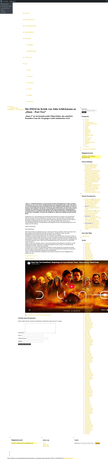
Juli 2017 (87, 398)
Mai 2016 (87, 417)
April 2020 (87, 351)
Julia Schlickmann (46, 315)
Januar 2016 (88, 423)
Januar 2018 (88, 389)
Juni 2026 (87, 246)
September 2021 (89, 327)
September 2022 (89, 310)
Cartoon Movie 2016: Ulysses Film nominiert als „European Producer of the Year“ (92, 212)
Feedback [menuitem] (3, 12)
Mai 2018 (87, 383)
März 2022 (87, 318)
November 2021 (89, 324)
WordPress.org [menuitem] (4, 4)
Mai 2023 (87, 298)
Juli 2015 (87, 432)
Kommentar (21, 332)
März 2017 (87, 403)
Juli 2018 (87, 381)
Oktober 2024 (88, 274)
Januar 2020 (88, 355)
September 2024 (89, 276)
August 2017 (88, 396)
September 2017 (89, 395)
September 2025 (89, 259)
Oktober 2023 (88, 291)
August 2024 (88, 277)
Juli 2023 (87, 296)
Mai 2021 (87, 332)
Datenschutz (46, 446)
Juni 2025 (87, 263)
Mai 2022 (87, 315)
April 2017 (87, 402)
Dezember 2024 (89, 271)
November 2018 (89, 375)
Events (86, 126)
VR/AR (87, 146)
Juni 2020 (87, 348)
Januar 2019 (88, 372)
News (13, 109)
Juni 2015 (87, 433)
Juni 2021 (87, 331)
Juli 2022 (87, 313)
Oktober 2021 (88, 325)
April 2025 (87, 266)
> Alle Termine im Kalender (89, 149)
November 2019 (89, 358)
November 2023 (89, 290)
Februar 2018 (88, 388)
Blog (44, 443)
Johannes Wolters (14, 108)
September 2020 (89, 344)
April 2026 (87, 249)
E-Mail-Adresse (22, 338)
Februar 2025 (88, 269)
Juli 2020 (87, 347)
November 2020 (89, 341)
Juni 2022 (87, 314)
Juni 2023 (87, 297)
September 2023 (89, 293)
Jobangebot (88, 130)
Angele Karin (88, 199)
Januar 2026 (88, 253)
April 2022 (87, 317)
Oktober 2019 (88, 359)
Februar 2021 (88, 337)
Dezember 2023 (89, 288)
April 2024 (87, 283)
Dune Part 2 (38, 315)
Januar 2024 (88, 287)
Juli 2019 (87, 364)
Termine (87, 143)
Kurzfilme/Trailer (89, 135)
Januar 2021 (88, 338)
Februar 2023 (88, 303)
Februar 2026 (88, 252)
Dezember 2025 (89, 254)
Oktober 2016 (88, 410)
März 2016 (87, 420)
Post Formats (88, 138)
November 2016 (89, 409)
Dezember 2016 (89, 408)
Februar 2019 (88, 371)
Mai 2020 (87, 349)
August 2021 (88, 328)
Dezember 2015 (89, 425)
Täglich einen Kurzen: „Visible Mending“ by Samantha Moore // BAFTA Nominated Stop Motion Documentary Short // (92, 202)
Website (20, 341)
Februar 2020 (88, 354)
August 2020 (88, 345)
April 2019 (87, 368)
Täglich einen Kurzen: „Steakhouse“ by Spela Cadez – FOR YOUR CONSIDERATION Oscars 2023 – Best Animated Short (93, 219)
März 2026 (87, 250)
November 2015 (89, 426)
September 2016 (89, 412)
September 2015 (89, 429)
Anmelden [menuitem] (5, 1)
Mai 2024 (87, 281)
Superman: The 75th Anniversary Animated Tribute (92, 191)
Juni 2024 (87, 280)
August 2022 (88, 311)
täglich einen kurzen (90, 142)
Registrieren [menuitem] (12, 1)
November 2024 (89, 273)
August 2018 (88, 379)
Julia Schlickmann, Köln (31, 255)
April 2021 (87, 334)
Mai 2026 (87, 247)
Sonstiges (87, 140)
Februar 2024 (88, 286)
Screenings (87, 139)
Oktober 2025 (88, 257)
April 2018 (87, 385)
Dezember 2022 (89, 305)
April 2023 (87, 300)
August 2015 (88, 430)
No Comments (20, 109)
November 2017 (89, 392)
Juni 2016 (87, 416)
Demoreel (87, 125)
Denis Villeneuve (30, 315)
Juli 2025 (87, 261)
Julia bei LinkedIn (29, 258)
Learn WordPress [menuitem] (5, 8)
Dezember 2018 (89, 374)
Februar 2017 (88, 405)
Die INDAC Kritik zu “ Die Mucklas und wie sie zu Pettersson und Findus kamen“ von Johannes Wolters (92, 226)
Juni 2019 (87, 365)
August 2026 (88, 243)
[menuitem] (1, 1)
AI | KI (86, 121)
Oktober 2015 (88, 427)
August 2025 (88, 260)
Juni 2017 (87, 399)
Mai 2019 (87, 366)
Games (86, 128)
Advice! (87, 119)
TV (86, 145)
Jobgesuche (88, 132)
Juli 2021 (87, 330)
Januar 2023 (88, 304)
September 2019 (89, 361)
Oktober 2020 (88, 342)
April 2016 (87, 419)
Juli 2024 (87, 278)
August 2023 (88, 294)
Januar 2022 (88, 321)
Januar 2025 (88, 270)
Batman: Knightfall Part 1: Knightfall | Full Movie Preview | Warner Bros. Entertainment (91, 167)
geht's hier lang (85, 236)
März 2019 (87, 369)
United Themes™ (68, 458)
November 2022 (89, 307)
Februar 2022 (88, 320)
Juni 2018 (87, 382)
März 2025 (87, 267)
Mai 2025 (87, 264)
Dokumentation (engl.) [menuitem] (6, 6)
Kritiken (9, 109)
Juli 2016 (87, 415)
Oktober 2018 (88, 376)
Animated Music (89, 122)
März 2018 (87, 386)
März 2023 (87, 301)
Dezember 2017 (89, 391)
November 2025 (89, 256)
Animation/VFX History (91, 123)
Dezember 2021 (89, 322)
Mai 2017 (87, 400)
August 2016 (88, 413)
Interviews (87, 129)
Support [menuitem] (3, 10)
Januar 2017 (88, 406)
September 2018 (89, 378)
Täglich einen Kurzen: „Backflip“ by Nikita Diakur (92, 208)
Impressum (45, 444)
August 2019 (88, 362)
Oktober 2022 (88, 308)
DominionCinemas (89, 210)
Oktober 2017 (88, 393)
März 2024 (87, 284)
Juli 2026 (87, 244)
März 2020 (87, 352)
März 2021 (87, 335)
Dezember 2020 (89, 339)
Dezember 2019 (89, 357)
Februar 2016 (88, 422)
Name (20, 335)
